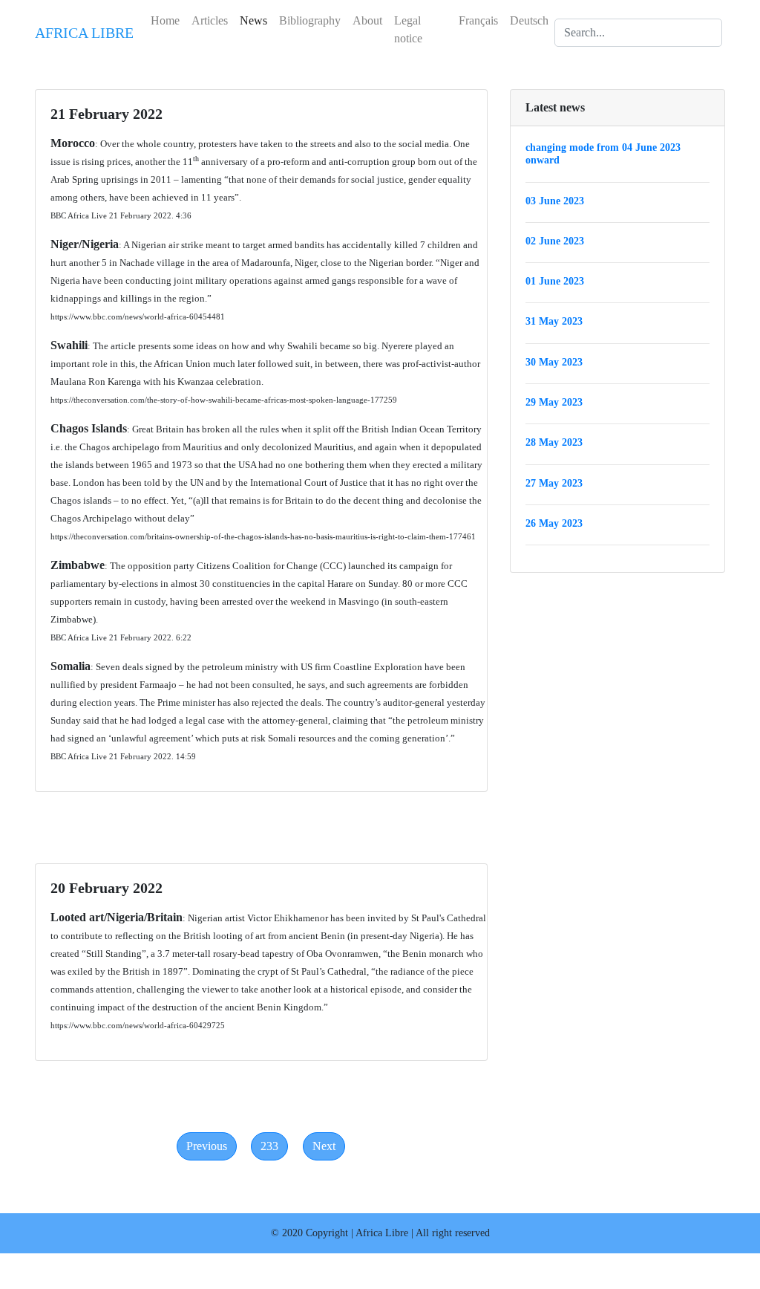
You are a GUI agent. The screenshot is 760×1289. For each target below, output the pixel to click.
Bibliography (310, 20)
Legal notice (408, 29)
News (253, 20)
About (367, 20)
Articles (209, 20)
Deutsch (529, 20)
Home (165, 20)
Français (478, 20)
